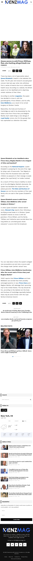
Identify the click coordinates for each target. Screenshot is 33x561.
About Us (11, 556)
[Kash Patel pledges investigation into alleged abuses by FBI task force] (4, 479)
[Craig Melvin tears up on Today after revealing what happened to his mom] (4, 471)
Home (5, 556)
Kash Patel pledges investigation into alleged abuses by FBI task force (18, 478)
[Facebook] (8, 544)
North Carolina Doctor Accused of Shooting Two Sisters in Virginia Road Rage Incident (20, 454)
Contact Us (17, 556)
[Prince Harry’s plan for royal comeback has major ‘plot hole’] (4, 463)
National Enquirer (18, 166)
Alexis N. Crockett (6, 67)
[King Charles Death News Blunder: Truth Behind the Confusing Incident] (4, 486)
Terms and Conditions (16, 558)
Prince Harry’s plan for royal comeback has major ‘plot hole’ (20, 462)
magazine (18, 96)
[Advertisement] (16, 24)
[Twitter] (12, 544)
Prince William (19, 278)
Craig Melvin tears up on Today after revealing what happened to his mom (18, 470)
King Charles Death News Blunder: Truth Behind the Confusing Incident (19, 485)
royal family (5, 118)
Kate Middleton (6, 103)
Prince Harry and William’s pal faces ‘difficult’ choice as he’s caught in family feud (16, 351)
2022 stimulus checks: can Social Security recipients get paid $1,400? (16, 319)
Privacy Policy (24, 556)
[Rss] (24, 544)
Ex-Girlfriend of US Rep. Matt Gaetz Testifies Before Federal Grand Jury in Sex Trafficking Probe (16, 311)
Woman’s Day (9, 210)
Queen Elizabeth (6, 78)
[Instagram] (16, 544)
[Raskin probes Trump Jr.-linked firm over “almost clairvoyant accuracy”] (4, 447)
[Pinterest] (20, 544)
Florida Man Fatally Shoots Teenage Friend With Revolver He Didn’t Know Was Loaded (20, 493)
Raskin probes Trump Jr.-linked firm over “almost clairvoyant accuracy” (20, 446)
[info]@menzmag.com (19, 540)
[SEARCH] (30, 399)
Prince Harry (23, 283)
